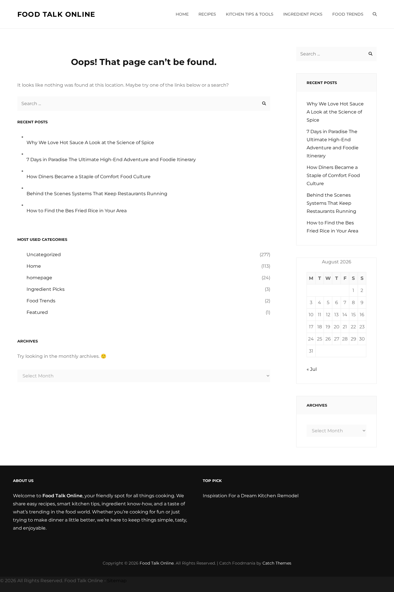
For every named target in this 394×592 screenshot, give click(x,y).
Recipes (207, 14)
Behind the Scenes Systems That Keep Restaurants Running (97, 193)
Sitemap (117, 580)
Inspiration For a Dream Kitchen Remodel (251, 495)
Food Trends (347, 14)
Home (182, 14)
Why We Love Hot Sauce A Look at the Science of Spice (90, 142)
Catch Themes (276, 563)
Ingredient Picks (302, 14)
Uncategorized (44, 254)
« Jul (312, 369)
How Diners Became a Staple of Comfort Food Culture (89, 176)
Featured (37, 312)
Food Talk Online (56, 14)
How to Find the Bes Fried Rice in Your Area (77, 210)
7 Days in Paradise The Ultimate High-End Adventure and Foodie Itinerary (111, 159)
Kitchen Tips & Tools (249, 14)
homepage (39, 277)
